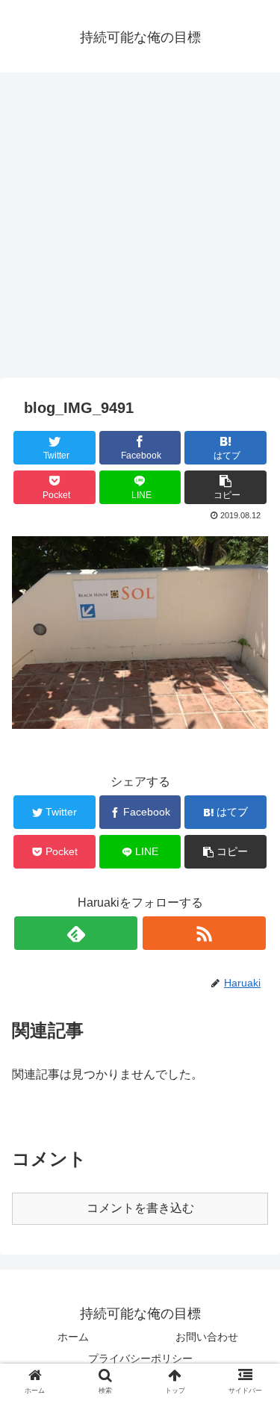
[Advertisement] (140, 230)
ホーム (73, 1337)
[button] (253, 1258)
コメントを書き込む (140, 1208)
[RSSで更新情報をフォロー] (204, 933)
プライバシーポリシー (140, 1358)
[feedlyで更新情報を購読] (75, 933)
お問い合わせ (206, 1337)
